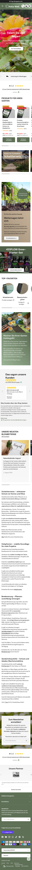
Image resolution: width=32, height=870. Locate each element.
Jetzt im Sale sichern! (16, 270)
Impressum (16, 863)
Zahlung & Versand (18, 864)
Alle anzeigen (5, 436)
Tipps (6, 702)
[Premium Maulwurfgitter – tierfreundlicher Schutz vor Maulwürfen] (9, 112)
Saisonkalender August (12, 458)
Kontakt (3, 863)
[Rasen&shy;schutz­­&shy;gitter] (22, 288)
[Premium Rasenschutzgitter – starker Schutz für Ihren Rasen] (23, 112)
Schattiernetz (8, 297)
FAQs (8, 863)
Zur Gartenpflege (16, 48)
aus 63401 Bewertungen (13, 382)
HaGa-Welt (7, 860)
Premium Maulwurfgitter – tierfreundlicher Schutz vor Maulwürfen (8, 124)
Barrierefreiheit (25, 866)
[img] (17, 380)
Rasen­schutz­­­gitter (22, 298)
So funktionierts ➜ (11, 238)
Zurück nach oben (16, 789)
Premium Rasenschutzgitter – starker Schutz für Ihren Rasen (23, 123)
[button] (30, 6)
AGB (12, 863)
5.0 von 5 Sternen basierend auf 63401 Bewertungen (16, 89)
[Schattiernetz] (8, 288)
